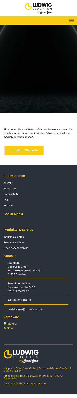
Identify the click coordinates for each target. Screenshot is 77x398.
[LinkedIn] (5, 222)
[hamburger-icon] (71, 20)
